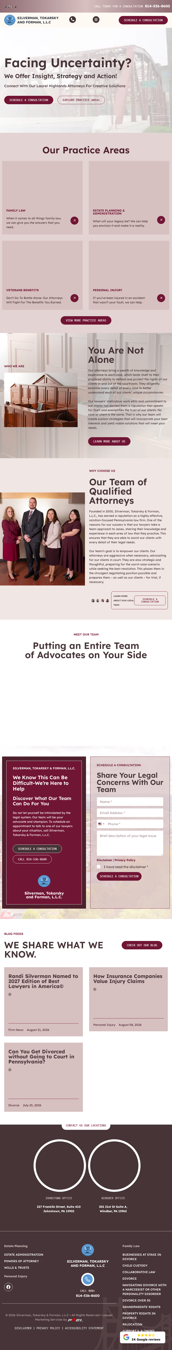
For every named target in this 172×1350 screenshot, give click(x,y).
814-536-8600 (157, 6)
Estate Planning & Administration (109, 212)
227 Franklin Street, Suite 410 (59, 1209)
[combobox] (101, 823)
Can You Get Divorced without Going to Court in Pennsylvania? (41, 1056)
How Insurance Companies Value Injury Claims (127, 978)
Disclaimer (104, 860)
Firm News (15, 1030)
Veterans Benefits (22, 290)
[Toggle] (96, 19)
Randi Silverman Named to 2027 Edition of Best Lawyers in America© (43, 981)
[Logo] (31, 20)
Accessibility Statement (84, 1328)
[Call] (72, 19)
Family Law (15, 210)
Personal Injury (107, 290)
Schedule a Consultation (119, 876)
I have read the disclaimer (126, 867)
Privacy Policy (125, 860)
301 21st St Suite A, (113, 1209)
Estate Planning (15, 1246)
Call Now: (87, 1291)
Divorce (13, 1105)
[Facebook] (8, 1287)
